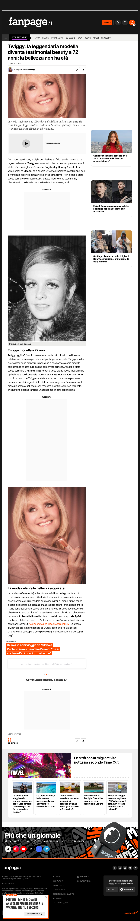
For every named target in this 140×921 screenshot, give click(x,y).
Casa (80, 38)
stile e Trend (19, 37)
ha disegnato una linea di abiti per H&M (49, 623)
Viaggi (96, 38)
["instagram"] (16, 849)
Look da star (57, 38)
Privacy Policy (59, 885)
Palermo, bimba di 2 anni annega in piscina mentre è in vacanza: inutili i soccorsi (24, 904)
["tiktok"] (8, 849)
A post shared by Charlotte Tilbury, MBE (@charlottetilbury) (46, 664)
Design (88, 38)
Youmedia (57, 876)
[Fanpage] (11, 868)
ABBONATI (107, 22)
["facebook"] (39, 849)
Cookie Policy (59, 890)
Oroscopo (106, 38)
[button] (83, 69)
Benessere (70, 38)
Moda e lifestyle (14, 734)
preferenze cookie (61, 903)
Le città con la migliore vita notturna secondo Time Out (96, 760)
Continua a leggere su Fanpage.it (46, 679)
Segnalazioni (58, 881)
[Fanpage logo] (27, 22)
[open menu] (5, 37)
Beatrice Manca (28, 69)
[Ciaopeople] (131, 913)
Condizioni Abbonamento (63, 894)
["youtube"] (23, 849)
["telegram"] (46, 849)
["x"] (31, 849)
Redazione (57, 898)
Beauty (45, 38)
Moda (37, 38)
